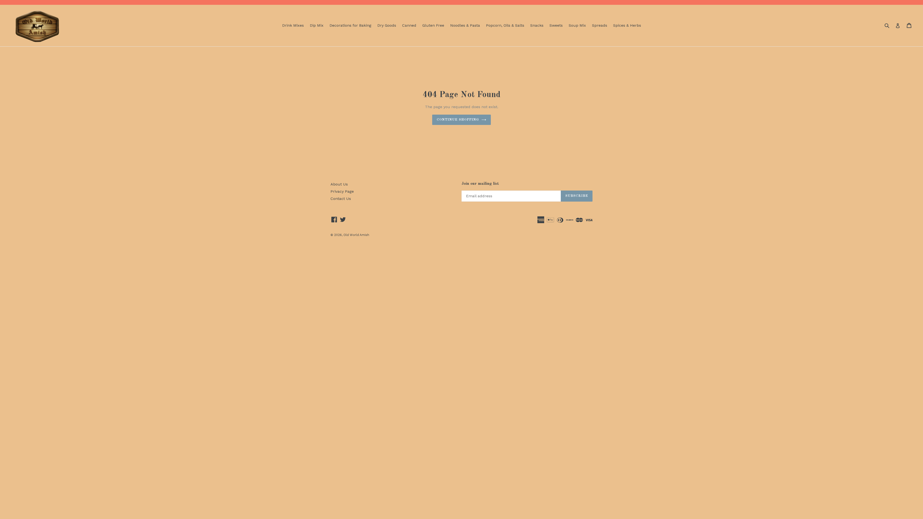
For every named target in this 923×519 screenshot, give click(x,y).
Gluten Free (433, 25)
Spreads (599, 25)
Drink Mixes (293, 25)
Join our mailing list (480, 184)
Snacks (536, 25)
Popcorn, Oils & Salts (505, 25)
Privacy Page (342, 191)
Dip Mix (317, 25)
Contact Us (341, 198)
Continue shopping (458, 119)
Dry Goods (386, 25)
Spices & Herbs (627, 25)
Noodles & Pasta (465, 25)
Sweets (556, 25)
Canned (409, 25)
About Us (339, 184)
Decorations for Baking (350, 25)
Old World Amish (356, 235)
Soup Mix (577, 25)
